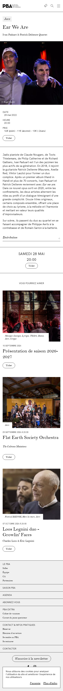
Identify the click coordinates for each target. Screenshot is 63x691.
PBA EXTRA (9, 609)
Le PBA (6, 564)
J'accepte (35, 683)
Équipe (6, 572)
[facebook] (28, 666)
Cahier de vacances (11, 613)
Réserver (7, 629)
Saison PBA (9, 587)
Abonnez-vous (11, 602)
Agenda (7, 595)
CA (4, 576)
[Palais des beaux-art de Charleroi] (12, 6)
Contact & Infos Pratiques (19, 625)
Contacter (9, 648)
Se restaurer (8, 641)
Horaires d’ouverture (12, 633)
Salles (5, 568)
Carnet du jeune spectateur (15, 617)
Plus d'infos (50, 683)
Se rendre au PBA (11, 637)
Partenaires (8, 580)
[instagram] (34, 666)
